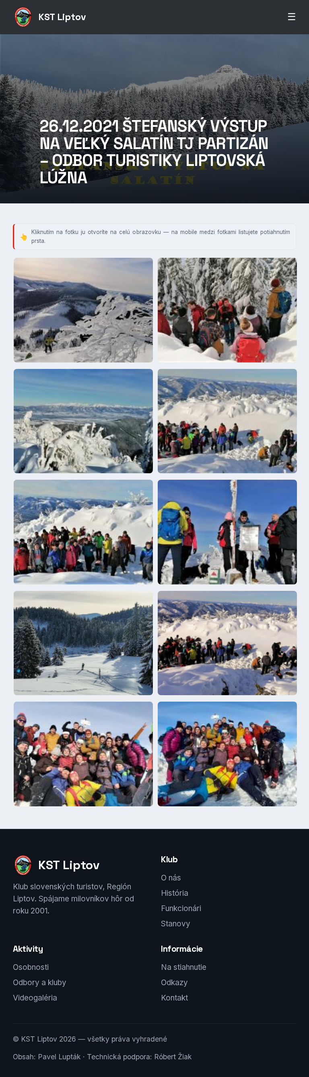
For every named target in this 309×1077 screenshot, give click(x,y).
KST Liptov (62, 17)
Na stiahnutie (183, 967)
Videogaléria (35, 997)
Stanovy (175, 923)
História (174, 893)
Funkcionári (181, 908)
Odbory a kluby (39, 982)
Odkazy (174, 982)
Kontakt (174, 997)
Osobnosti (31, 967)
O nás (171, 877)
